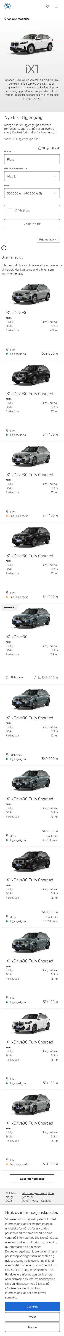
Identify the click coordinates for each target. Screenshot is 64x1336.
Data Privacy (30, 1200)
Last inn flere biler (32, 1178)
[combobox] (32, 176)
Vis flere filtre (32, 224)
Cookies (46, 1200)
